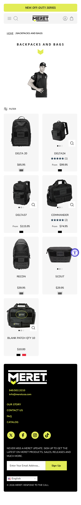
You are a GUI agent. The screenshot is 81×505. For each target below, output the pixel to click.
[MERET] (40, 18)
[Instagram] (35, 435)
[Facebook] (23, 435)
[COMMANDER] (59, 192)
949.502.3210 (17, 390)
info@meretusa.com (20, 394)
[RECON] (21, 254)
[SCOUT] (59, 254)
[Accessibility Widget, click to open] (75, 252)
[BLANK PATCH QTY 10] (21, 315)
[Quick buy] (72, 143)
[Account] (63, 18)
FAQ (9, 416)
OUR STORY (14, 404)
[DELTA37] (21, 192)
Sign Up (56, 465)
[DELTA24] (59, 131)
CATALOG (12, 422)
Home (10, 33)
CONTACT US (15, 410)
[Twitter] (11, 435)
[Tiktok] (47, 435)
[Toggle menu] (9, 18)
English (16, 478)
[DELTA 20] (21, 131)
